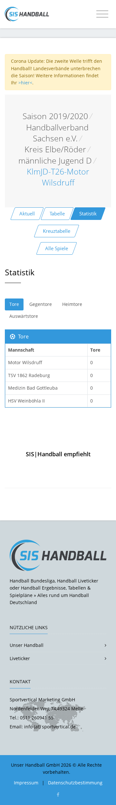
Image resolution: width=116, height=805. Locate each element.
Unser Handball (27, 645)
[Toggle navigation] (102, 14)
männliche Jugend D (55, 160)
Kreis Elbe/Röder (55, 149)
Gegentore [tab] (40, 304)
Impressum (26, 783)
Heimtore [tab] (72, 304)
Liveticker (20, 658)
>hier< (25, 83)
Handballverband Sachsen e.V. (57, 133)
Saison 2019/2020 (55, 116)
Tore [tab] (14, 304)
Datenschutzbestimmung (75, 783)
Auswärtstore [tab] (23, 316)
